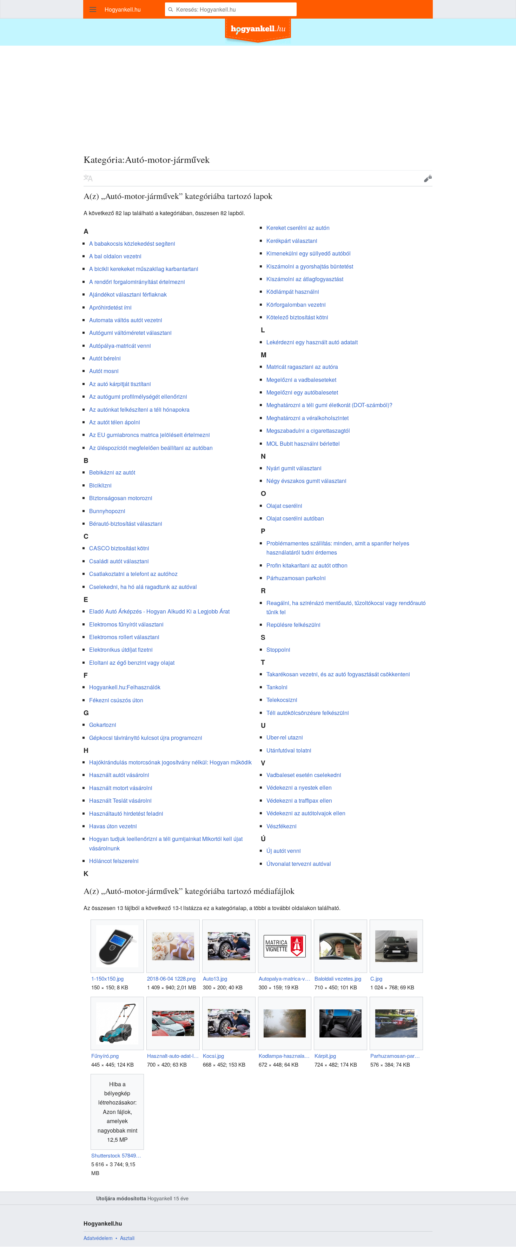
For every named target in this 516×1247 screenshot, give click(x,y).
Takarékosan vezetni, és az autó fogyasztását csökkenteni (338, 674)
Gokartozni (102, 725)
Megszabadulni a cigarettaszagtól (308, 430)
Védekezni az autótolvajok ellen (305, 813)
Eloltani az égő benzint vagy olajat (131, 662)
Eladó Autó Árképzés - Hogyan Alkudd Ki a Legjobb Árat (159, 611)
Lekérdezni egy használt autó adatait (312, 342)
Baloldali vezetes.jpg (338, 978)
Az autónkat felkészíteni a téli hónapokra (139, 409)
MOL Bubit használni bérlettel (303, 443)
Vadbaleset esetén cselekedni (303, 775)
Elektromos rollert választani (124, 637)
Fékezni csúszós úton (116, 700)
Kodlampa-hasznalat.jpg (284, 1055)
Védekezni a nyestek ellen (299, 787)
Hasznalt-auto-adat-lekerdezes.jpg (173, 1055)
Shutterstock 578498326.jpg (117, 1155)
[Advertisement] (258, 95)
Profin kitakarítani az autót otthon (307, 565)
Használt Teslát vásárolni (120, 800)
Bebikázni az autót (112, 472)
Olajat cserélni (284, 506)
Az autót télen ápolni (114, 422)
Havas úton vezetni (113, 826)
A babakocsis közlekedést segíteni (132, 243)
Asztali (127, 1237)
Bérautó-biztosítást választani (125, 523)
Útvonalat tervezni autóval (298, 864)
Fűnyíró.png (105, 1055)
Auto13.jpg (215, 978)
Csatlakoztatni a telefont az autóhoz (133, 574)
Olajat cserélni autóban (295, 518)
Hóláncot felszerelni (114, 861)
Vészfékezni (281, 826)
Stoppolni (278, 649)
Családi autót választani (119, 561)
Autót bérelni (105, 358)
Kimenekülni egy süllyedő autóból (308, 253)
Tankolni (276, 687)
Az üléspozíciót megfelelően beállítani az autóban (151, 448)
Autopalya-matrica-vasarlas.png (284, 978)
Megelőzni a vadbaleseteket (301, 380)
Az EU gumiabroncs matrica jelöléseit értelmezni (149, 435)
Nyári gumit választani (294, 468)
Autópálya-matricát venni (120, 345)
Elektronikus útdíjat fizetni (121, 649)
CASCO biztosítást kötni (119, 548)
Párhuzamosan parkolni (296, 578)
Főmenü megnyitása (93, 9)
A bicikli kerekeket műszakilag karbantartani (143, 269)
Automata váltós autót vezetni (125, 320)
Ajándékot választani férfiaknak (128, 294)
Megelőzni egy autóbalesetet (302, 392)
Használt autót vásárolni (119, 775)
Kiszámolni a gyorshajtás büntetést (309, 266)
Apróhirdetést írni (110, 307)
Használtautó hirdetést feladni (126, 813)
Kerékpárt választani (291, 241)
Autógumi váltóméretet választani (130, 333)
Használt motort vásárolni (120, 788)
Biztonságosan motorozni (120, 498)
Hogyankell (159, 1198)
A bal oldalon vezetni (115, 256)
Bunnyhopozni (107, 511)
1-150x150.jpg (107, 978)
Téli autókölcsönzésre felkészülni (307, 713)
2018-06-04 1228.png (171, 978)
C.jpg (376, 978)
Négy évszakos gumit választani (306, 481)
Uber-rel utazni (284, 737)
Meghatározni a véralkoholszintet (307, 418)
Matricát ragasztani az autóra (302, 367)
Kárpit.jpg (325, 1055)
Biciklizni (100, 485)
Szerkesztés (428, 178)
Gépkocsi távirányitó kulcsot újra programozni (145, 738)
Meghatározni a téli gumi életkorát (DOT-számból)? (329, 405)
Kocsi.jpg (213, 1055)
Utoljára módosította (121, 1198)
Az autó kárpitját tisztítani (120, 384)
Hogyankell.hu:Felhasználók (124, 687)
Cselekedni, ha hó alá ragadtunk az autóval (143, 587)
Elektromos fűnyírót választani (126, 624)
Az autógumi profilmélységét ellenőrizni (138, 396)
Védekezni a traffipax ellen (299, 800)
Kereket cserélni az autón (298, 228)
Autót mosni (104, 371)
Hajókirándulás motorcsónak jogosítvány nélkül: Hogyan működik (170, 762)
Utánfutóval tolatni (288, 750)
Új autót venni (283, 851)
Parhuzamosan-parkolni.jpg (396, 1055)
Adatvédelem (98, 1237)
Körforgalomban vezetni (296, 304)
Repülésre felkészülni (293, 625)
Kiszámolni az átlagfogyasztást (304, 279)
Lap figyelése (406, 178)
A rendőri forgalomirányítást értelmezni (137, 282)
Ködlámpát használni (292, 291)
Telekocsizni (281, 700)
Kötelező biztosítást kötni (297, 317)
